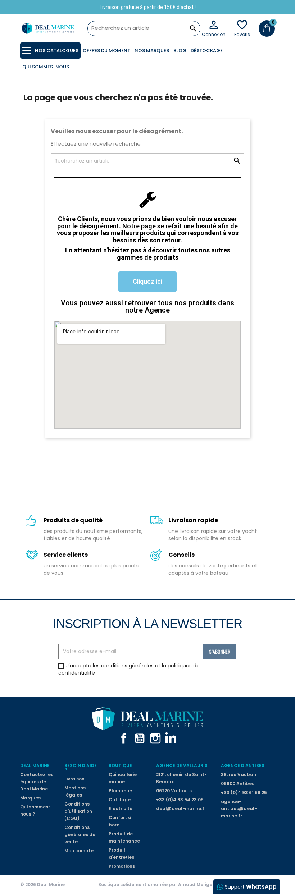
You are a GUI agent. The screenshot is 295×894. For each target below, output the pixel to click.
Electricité (120, 809)
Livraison (74, 779)
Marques (30, 798)
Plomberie (120, 791)
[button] (147, 281)
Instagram (155, 738)
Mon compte (79, 851)
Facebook (124, 738)
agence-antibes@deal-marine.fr (239, 808)
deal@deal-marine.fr (181, 809)
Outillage (120, 800)
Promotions (122, 866)
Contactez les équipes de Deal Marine (36, 781)
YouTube (139, 738)
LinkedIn (171, 738)
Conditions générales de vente (79, 834)
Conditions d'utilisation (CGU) (78, 811)
